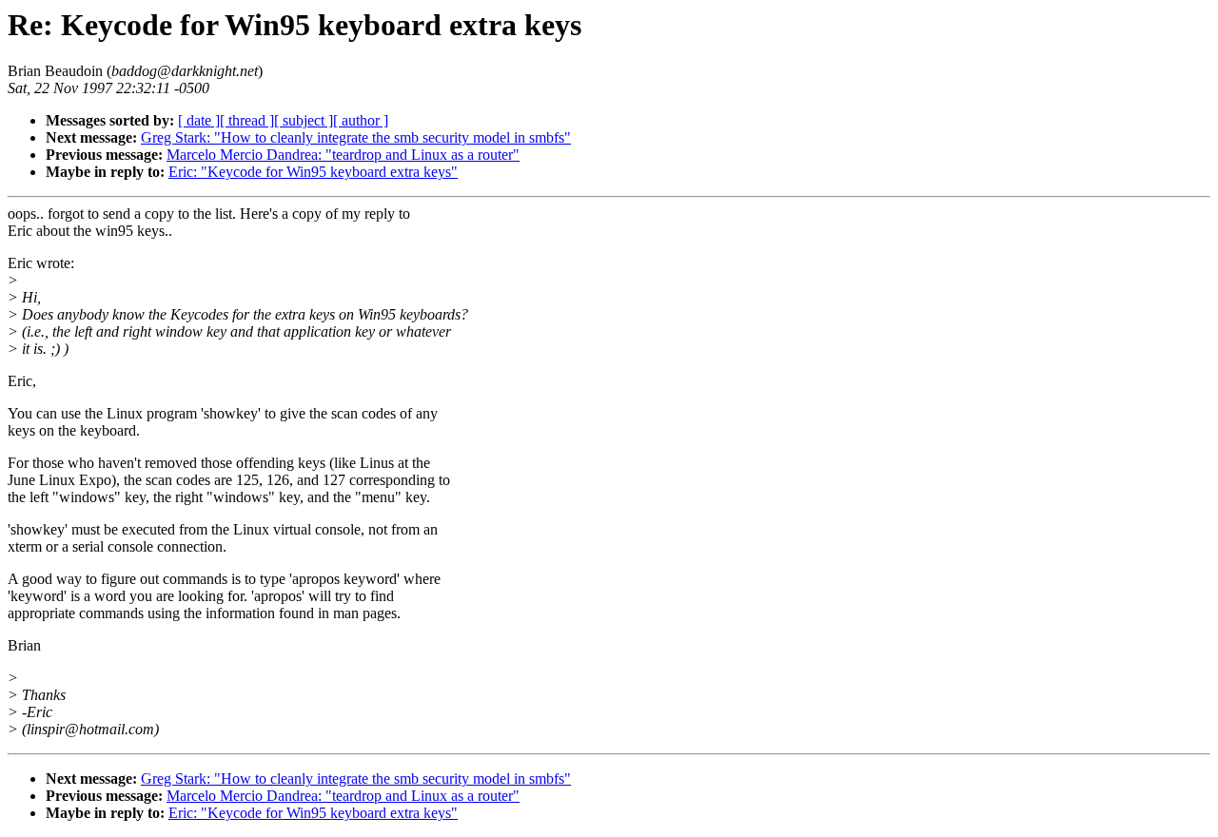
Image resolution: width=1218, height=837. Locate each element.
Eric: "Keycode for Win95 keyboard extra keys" (313, 172)
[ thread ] (247, 120)
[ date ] (199, 120)
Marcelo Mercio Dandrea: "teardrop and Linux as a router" (343, 154)
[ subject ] (303, 120)
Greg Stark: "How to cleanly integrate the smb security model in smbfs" (356, 137)
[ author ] (360, 120)
